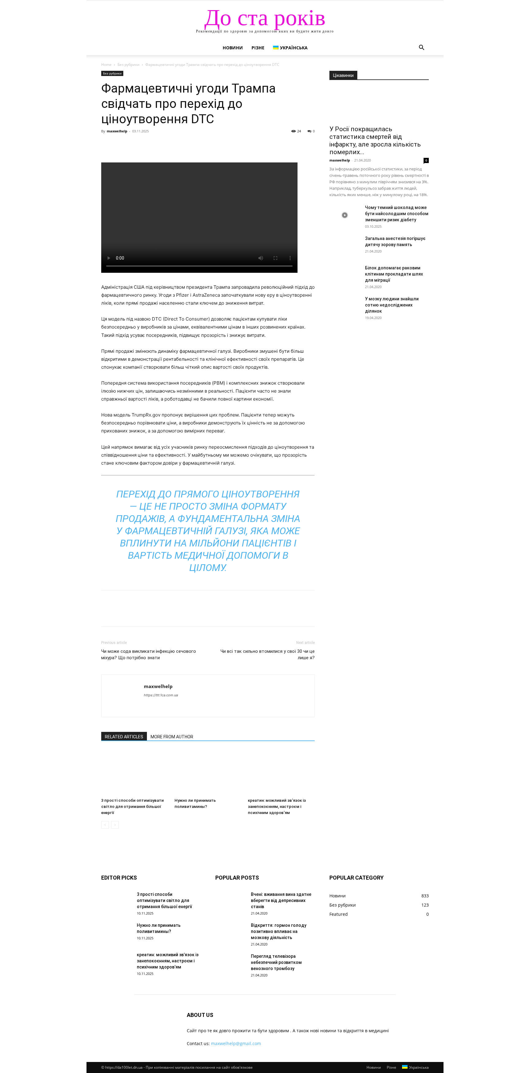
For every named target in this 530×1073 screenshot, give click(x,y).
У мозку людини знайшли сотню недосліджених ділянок (392, 305)
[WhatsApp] (150, 145)
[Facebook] (107, 145)
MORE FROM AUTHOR (172, 736)
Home (106, 64)
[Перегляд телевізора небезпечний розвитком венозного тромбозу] (230, 964)
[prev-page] (105, 825)
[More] (164, 145)
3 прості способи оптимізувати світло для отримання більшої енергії (132, 806)
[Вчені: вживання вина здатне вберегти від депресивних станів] (230, 902)
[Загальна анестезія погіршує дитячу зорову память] (344, 246)
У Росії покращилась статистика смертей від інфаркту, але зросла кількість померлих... (375, 140)
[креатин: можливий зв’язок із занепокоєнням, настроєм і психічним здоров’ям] (281, 772)
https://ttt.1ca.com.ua (161, 695)
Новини (233, 48)
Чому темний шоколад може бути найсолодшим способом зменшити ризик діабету (396, 213)
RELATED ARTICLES (124, 736)
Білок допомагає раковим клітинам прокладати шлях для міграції (394, 274)
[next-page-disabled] (115, 825)
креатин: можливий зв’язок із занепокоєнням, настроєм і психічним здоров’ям (277, 806)
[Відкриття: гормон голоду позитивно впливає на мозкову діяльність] (230, 933)
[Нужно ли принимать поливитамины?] (208, 772)
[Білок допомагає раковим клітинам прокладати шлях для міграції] (344, 275)
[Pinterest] (135, 145)
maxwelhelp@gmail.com (236, 1043)
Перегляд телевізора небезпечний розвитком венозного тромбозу (276, 962)
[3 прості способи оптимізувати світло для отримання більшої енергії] (134, 772)
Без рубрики (128, 64)
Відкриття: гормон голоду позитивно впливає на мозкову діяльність (278, 931)
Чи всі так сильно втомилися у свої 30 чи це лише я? (268, 654)
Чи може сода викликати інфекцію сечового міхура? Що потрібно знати (148, 654)
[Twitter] (121, 145)
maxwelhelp (117, 131)
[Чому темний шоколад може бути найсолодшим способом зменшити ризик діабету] (344, 215)
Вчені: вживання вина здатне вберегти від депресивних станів (281, 900)
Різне (258, 48)
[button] (421, 48)
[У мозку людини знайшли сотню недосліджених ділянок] (344, 306)
